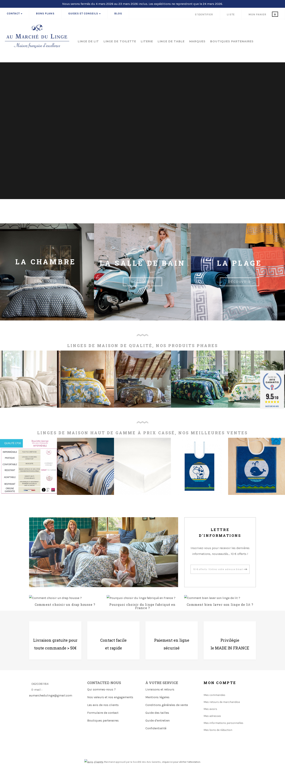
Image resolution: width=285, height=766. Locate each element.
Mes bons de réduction (218, 730)
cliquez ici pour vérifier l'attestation (181, 762)
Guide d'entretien (157, 720)
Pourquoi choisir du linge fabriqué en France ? (142, 606)
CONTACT (13, 13)
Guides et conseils (83, 13)
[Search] (279, 26)
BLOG (118, 13)
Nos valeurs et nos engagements (110, 697)
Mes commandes (214, 695)
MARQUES (197, 41)
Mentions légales (157, 697)
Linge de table (171, 41)
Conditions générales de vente (166, 705)
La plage (239, 263)
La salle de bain (142, 263)
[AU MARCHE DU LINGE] (37, 36)
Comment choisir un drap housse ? (65, 604)
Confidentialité (155, 728)
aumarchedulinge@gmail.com (50, 695)
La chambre (45, 261)
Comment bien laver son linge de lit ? (220, 604)
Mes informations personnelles (223, 723)
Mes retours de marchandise (222, 702)
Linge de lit (88, 41)
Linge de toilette (120, 41)
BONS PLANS (45, 13)
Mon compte (220, 682)
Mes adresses (212, 716)
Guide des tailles (157, 713)
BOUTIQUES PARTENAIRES (232, 41)
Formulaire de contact (102, 713)
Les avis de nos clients (103, 705)
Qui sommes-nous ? (101, 689)
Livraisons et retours (159, 689)
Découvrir (142, 282)
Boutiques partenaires (103, 720)
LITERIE (147, 41)
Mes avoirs (210, 709)
